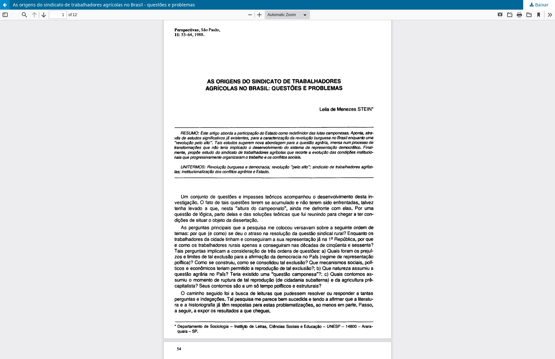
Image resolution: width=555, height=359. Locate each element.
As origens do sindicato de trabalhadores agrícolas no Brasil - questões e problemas (104, 5)
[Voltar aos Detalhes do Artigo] (5, 5)
